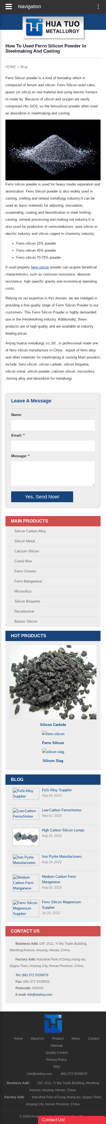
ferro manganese (28, 581)
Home (18, 1038)
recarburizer (24, 611)
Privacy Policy (56, 1060)
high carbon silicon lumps (63, 830)
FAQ (57, 1067)
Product (58, 1038)
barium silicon (25, 621)
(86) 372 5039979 (35, 975)
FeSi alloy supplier (57, 790)
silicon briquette (27, 601)
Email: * (17, 435)
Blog (23, 67)
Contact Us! (53, 1119)
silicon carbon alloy (30, 531)
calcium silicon (26, 551)
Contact (93, 1038)
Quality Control (57, 1053)
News (75, 1038)
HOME (10, 67)
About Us (38, 1038)
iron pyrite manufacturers (62, 856)
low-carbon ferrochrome (61, 810)
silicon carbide (53, 725)
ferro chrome (25, 571)
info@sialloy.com (39, 995)
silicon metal (24, 541)
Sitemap (57, 1046)
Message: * (20, 456)
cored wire (23, 561)
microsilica (22, 591)
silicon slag (53, 761)
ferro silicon (53, 743)
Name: (16, 415)
